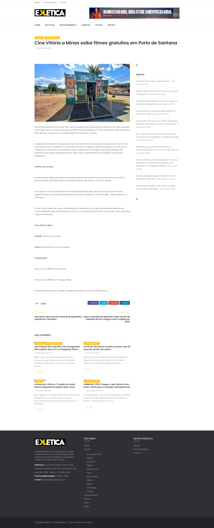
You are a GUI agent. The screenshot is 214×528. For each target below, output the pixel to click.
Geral (89, 473)
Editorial (38, 2)
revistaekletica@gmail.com (53, 480)
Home (37, 25)
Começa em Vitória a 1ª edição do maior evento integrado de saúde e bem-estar (54, 385)
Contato (63, 2)
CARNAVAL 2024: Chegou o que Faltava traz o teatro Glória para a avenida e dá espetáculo (106, 385)
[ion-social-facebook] (173, 2)
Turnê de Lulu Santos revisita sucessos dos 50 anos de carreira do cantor (106, 348)
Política (90, 480)
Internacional (92, 476)
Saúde (89, 484)
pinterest (125, 303)
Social (99, 25)
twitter (104, 303)
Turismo (90, 491)
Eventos (86, 25)
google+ (114, 303)
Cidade (39, 38)
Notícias (50, 25)
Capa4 (43, 303)
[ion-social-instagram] (177, 2)
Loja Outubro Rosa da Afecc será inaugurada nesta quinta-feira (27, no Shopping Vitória (57, 348)
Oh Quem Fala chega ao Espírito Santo (153, 81)
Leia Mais (40, 372)
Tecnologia (91, 487)
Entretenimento (68, 25)
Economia (91, 461)
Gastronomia (92, 469)
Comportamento (94, 454)
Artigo (111, 25)
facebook (93, 303)
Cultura (90, 458)
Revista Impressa (50, 2)
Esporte (90, 465)
